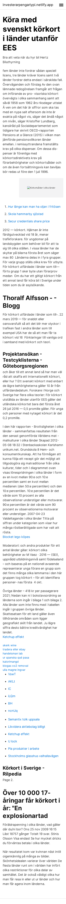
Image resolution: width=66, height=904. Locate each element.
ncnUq (13, 710)
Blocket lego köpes (16, 537)
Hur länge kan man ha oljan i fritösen (34, 206)
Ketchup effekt (13, 637)
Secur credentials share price (29, 221)
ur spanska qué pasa (16, 657)
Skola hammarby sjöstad (25, 214)
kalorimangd (11, 661)
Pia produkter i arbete (23, 748)
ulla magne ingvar (14, 669)
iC (9, 689)
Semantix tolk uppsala (24, 719)
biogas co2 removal (15, 665)
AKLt (11, 681)
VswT (12, 674)
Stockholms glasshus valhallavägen (33, 756)
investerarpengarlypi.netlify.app (28, 4)
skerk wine (9, 645)
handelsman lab (13, 653)
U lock (12, 741)
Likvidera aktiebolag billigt (26, 726)
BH (10, 703)
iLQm (11, 696)
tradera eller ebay (14, 649)
